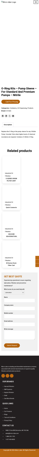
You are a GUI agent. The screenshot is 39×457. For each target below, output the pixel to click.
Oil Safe (8, 111)
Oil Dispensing (22, 108)
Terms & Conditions (9, 417)
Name (6, 297)
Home (6, 408)
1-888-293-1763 (10, 436)
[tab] (7, 125)
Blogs (5, 414)
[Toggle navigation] (36, 2)
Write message (8, 329)
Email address (8, 321)
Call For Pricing (12, 102)
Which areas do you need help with (14, 289)
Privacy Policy (8, 420)
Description (8, 125)
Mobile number (8, 313)
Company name (8, 305)
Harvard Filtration (9, 386)
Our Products (8, 411)
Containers (13, 108)
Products (30, 108)
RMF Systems (8, 389)
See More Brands (9, 398)
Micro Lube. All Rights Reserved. (25, 450)
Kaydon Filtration (9, 392)
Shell (5, 395)
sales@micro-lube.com (12, 433)
